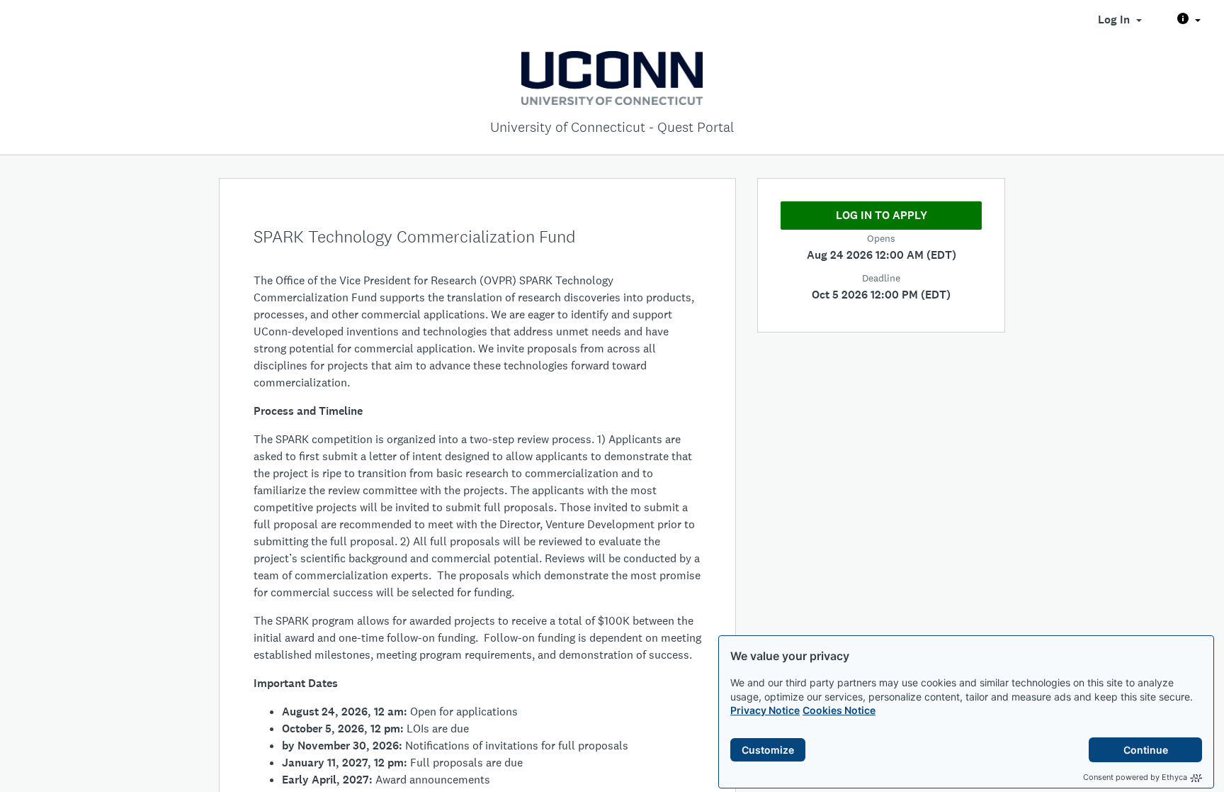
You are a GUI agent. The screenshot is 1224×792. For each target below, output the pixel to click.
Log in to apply (881, 215)
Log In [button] (1115, 19)
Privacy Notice (765, 710)
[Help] (1189, 20)
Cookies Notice (839, 710)
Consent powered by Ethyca (1135, 777)
